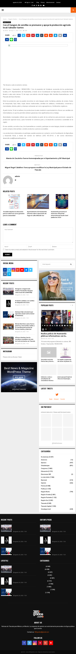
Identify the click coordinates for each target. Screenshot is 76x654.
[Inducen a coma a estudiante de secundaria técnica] (49, 369)
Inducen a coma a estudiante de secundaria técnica (47, 379)
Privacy (43, 2)
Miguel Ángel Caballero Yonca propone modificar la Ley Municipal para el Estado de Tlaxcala (38, 168)
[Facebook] (24, 643)
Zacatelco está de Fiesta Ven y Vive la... (47, 360)
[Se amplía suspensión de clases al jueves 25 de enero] (65, 352)
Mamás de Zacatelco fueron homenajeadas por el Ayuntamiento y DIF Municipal (38, 158)
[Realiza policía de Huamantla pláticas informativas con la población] (57, 320)
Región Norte (45, 491)
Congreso (44, 468)
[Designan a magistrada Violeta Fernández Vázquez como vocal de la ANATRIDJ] (8, 291)
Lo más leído (45, 477)
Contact (58, 2)
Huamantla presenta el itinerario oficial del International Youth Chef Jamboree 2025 (59, 214)
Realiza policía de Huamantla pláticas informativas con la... (54, 335)
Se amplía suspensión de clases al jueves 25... (64, 360)
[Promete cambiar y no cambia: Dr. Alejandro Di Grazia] (8, 303)
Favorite (62, 399)
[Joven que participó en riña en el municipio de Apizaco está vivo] (65, 369)
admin (6, 30)
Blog (38, 2)
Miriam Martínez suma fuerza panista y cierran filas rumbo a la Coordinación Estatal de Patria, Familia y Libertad (25, 326)
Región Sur (44, 500)
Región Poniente (46, 497)
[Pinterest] (40, 643)
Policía (43, 486)
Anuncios (44, 460)
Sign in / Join (29, 2)
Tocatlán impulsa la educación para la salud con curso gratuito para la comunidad (13, 213)
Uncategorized (46, 509)
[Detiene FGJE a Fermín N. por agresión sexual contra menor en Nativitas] (8, 314)
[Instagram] (35, 643)
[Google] (45, 643)
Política (43, 489)
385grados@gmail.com (41, 632)
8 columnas (45, 457)
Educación (44, 471)
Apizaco (43, 462)
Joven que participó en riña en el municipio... (64, 378)
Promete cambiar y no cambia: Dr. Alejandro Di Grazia (25, 302)
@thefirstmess (57, 443)
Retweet (56, 399)
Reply (50, 399)
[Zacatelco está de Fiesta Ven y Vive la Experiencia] (49, 352)
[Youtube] (51, 643)
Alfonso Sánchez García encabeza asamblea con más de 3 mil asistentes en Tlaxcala (25, 339)
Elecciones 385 (46, 474)
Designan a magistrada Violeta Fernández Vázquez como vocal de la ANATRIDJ (24, 291)
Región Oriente (6, 22)
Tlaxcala (43, 503)
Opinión (43, 483)
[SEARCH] (71, 264)
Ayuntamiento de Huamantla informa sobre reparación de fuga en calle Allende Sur (37, 213)
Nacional (44, 480)
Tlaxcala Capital (46, 506)
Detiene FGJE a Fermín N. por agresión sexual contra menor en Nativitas (24, 314)
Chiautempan (45, 465)
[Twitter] (29, 643)
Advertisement (50, 2)
